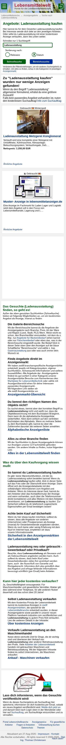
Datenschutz (27, 727)
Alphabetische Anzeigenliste (29, 429)
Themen (41, 727)
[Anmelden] (61, 6)
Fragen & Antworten (25, 725)
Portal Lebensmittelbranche (15, 722)
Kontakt (55, 734)
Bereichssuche (41, 61)
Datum (38, 55)
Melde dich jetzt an (51, 707)
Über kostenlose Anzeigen (26, 623)
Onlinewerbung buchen (49, 725)
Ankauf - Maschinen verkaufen (28, 657)
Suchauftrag (17, 712)
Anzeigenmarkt (9, 71)
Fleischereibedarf (26, 340)
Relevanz (13, 55)
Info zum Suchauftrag (49, 100)
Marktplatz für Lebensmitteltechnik (25, 381)
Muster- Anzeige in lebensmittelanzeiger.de (32, 201)
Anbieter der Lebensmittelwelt (40, 644)
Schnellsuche (14, 61)
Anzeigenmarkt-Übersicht (26, 394)
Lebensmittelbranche (10, 15)
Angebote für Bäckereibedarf (31, 338)
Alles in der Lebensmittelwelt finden (34, 453)
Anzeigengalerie (31, 15)
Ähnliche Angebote (12, 164)
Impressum (43, 734)
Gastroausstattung (17, 350)
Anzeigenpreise (39, 722)
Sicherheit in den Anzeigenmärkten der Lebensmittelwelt (33, 537)
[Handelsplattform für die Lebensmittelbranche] (32, 6)
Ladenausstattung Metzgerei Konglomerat (32, 136)
